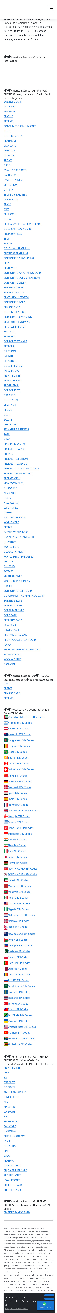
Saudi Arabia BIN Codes (21, 986)
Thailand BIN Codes (19, 997)
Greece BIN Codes (18, 822)
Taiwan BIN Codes (18, 1009)
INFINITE (9, 356)
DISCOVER (10, 1087)
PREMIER (9, 346)
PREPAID (9, 121)
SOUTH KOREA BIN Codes (22, 874)
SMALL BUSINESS (13, 180)
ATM (6, 1102)
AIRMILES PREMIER (14, 326)
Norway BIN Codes (18, 921)
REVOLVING (10, 268)
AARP (7, 434)
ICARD (7, 644)
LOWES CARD (11, 630)
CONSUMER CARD (14, 610)
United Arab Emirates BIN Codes (26, 717)
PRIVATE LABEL (12, 375)
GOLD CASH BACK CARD (17, 229)
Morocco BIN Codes (19, 886)
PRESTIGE (9, 150)
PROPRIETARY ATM (14, 444)
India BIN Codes (17, 839)
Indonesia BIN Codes (20, 833)
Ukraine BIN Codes (18, 1021)
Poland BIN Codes (18, 957)
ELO (6, 1116)
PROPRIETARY (11, 385)
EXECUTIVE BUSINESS (16, 532)
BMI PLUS (9, 331)
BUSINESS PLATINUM (16, 253)
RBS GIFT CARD (12, 1190)
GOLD (7, 131)
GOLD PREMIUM (13, 365)
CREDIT (8, 527)
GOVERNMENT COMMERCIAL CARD (24, 595)
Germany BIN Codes (19, 781)
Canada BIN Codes (18, 763)
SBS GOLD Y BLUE (14, 292)
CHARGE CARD (12, 307)
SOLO (7, 1155)
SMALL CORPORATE (15, 170)
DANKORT (9, 664)
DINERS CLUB (11, 1097)
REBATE (8, 410)
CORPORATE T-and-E (15, 341)
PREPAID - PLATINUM (16, 463)
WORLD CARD (11, 522)
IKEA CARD (10, 625)
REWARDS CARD (13, 605)
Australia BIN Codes (19, 734)
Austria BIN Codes (18, 728)
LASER (7, 1141)
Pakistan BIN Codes (19, 951)
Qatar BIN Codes (17, 968)
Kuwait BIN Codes (18, 880)
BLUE (7, 238)
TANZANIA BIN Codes (20, 1015)
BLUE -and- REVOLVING (17, 321)
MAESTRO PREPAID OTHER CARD (22, 649)
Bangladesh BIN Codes (21, 740)
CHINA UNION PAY (14, 1136)
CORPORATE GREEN (15, 282)
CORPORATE (11, 199)
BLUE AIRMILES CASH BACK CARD (22, 224)
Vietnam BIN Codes (19, 1032)
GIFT (6, 209)
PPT (6, 1150)
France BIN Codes (18, 804)
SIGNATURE (10, 361)
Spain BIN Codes (17, 799)
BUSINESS (9, 111)
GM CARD (9, 566)
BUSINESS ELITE (13, 600)
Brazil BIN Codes (17, 751)
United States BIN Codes (22, 1027)
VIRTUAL (8, 561)
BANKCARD (10, 1126)
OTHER (8, 512)
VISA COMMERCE (13, 483)
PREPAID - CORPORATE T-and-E (21, 468)
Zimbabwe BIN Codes (20, 1044)
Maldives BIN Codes (19, 892)
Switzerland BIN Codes (21, 769)
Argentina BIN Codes (20, 722)
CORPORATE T (12, 390)
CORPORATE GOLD (14, 302)
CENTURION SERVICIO (16, 297)
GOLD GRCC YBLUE (14, 312)
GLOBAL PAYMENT (14, 551)
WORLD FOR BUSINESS (17, 581)
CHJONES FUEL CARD (15, 1170)
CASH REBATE (11, 175)
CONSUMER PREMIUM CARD (20, 126)
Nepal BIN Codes (17, 926)
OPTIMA (8, 189)
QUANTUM (10, 542)
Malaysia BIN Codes (19, 903)
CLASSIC (8, 116)
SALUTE (8, 419)
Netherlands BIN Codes (21, 915)
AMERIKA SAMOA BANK (17, 1212)
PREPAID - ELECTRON (16, 458)
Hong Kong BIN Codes (20, 828)
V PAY (7, 439)
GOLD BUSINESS (13, 136)
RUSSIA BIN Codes (18, 980)
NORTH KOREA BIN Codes (22, 868)
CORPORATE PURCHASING (19, 258)
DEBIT (7, 414)
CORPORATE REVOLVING (18, 317)
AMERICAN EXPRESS (15, 1092)
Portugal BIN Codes (19, 963)
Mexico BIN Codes (18, 897)
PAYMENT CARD (13, 654)
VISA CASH (10, 405)
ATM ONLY (10, 106)
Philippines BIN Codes (20, 945)
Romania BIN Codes (19, 974)
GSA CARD (9, 395)
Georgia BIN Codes (19, 816)
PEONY (8, 160)
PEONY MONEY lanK (15, 635)
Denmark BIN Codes (19, 787)
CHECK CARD (11, 424)
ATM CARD (10, 493)
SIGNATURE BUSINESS (16, 429)
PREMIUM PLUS (13, 233)
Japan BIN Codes (17, 857)
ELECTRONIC (11, 507)
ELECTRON (10, 351)
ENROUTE (9, 1082)
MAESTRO (9, 1106)
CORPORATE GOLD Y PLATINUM (22, 277)
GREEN (8, 165)
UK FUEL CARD (12, 1165)
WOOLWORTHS (12, 659)
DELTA (7, 219)
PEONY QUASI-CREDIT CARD (20, 639)
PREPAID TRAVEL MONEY (18, 473)
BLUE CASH (10, 214)
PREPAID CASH (12, 478)
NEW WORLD (11, 502)
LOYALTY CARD (12, 1180)
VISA (6, 1072)
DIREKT (8, 586)
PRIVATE (8, 454)
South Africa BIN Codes (21, 1038)
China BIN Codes (17, 775)
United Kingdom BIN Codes (23, 810)
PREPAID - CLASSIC (14, 449)
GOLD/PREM (11, 400)
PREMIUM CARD (13, 620)
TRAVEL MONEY (12, 380)
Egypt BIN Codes (17, 793)
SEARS (7, 498)
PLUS (7, 263)
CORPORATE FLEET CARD (18, 591)
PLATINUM (10, 140)
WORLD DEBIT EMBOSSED (19, 556)
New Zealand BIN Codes (21, 934)
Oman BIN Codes (18, 939)
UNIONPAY (10, 1131)
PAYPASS (8, 571)
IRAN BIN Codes (17, 845)
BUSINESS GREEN (14, 287)
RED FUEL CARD (13, 1175)
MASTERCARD (11, 1121)
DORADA (9, 155)
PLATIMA (9, 1160)
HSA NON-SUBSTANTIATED (19, 537)
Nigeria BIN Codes (18, 909)
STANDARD (10, 145)
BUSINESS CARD (13, 101)
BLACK (7, 204)
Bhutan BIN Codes (18, 757)
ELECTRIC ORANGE (14, 517)
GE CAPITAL (10, 1146)
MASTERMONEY (13, 576)
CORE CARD (10, 615)
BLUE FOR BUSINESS (15, 194)
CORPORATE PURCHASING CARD (22, 273)
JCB (5, 1077)
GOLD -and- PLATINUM (17, 248)
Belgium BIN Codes (19, 746)
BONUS (8, 243)
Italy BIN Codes (16, 851)
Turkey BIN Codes (18, 1003)
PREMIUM (9, 336)
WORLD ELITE (11, 546)
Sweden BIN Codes (18, 992)
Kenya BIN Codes (17, 862)
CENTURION (11, 185)
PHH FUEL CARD (13, 1185)
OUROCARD (10, 488)
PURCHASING (11, 370)
